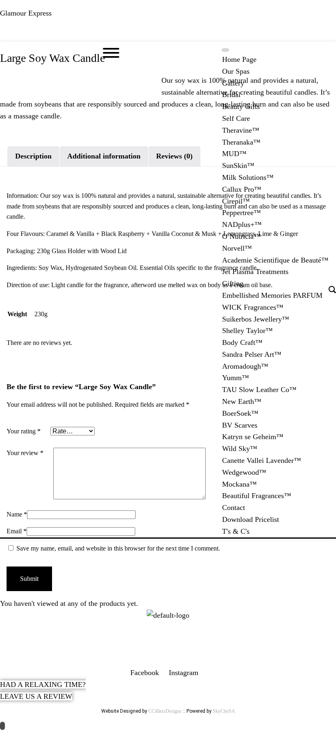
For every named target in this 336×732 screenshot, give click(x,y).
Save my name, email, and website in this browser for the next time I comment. (118, 548)
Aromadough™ (245, 366)
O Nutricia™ (241, 236)
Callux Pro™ (241, 189)
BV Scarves (239, 425)
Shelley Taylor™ (247, 330)
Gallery (233, 83)
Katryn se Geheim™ (253, 437)
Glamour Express (26, 13)
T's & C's (236, 531)
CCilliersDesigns (165, 711)
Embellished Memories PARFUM (272, 295)
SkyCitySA (224, 711)
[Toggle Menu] (225, 50)
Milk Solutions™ (248, 177)
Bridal (231, 95)
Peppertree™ (241, 212)
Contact (233, 507)
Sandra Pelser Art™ (252, 354)
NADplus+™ (242, 224)
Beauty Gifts (241, 106)
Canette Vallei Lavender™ (261, 460)
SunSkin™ (238, 165)
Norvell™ (237, 248)
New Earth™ (241, 401)
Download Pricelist (250, 519)
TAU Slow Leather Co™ (259, 389)
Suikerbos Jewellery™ (255, 319)
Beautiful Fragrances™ (256, 496)
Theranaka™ (241, 142)
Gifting (232, 283)
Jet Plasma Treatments (255, 271)
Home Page (239, 59)
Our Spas (236, 71)
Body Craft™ (242, 342)
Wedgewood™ (244, 472)
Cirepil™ (236, 201)
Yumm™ (235, 378)
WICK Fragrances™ (253, 307)
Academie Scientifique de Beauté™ (275, 260)
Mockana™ (239, 484)
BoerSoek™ (240, 413)
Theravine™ (240, 130)
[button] (168, 34)
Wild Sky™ (239, 448)
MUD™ (234, 154)
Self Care (236, 118)
